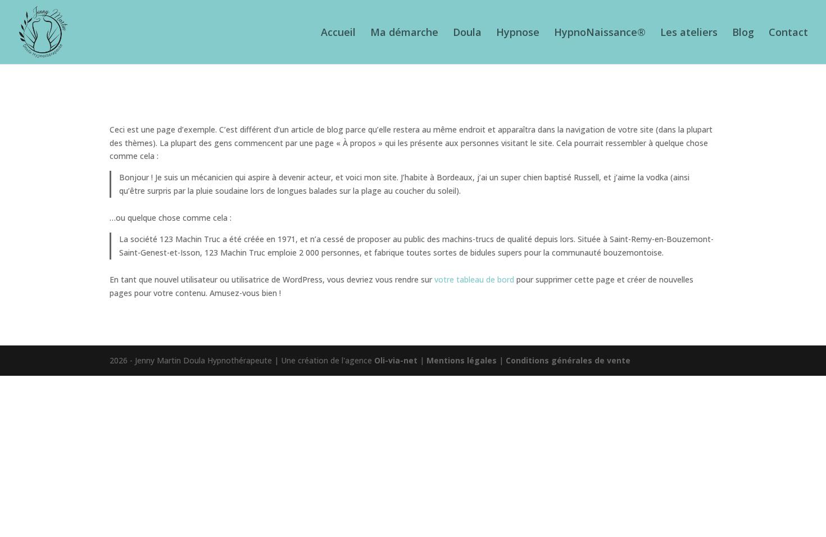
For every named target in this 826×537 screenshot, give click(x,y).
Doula (467, 33)
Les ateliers (689, 33)
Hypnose (517, 33)
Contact (788, 33)
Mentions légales (461, 360)
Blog (743, 33)
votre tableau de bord (474, 279)
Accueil (338, 33)
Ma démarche (404, 33)
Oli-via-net (395, 360)
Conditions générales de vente (568, 360)
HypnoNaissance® (600, 33)
